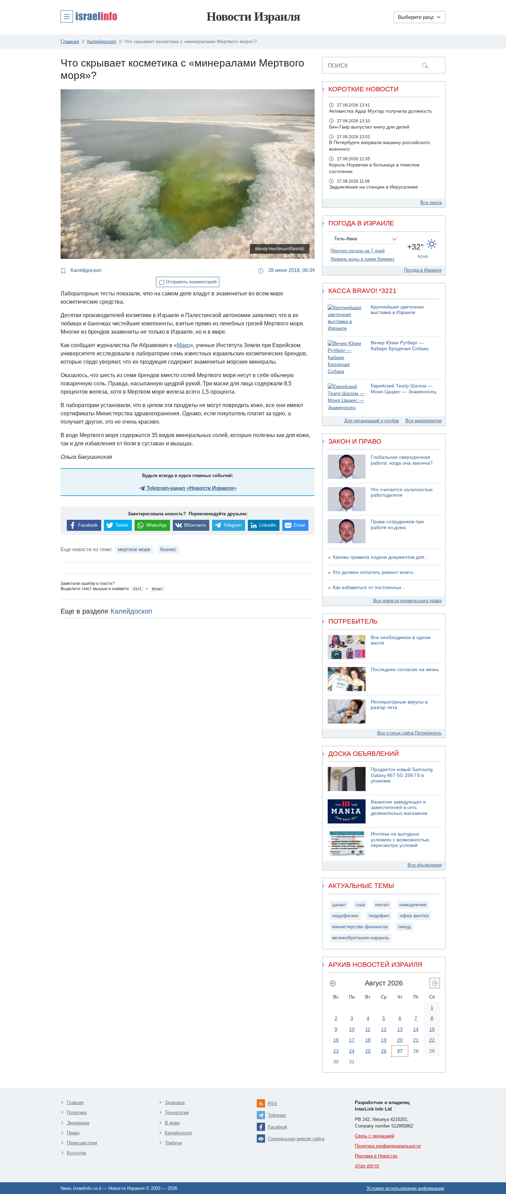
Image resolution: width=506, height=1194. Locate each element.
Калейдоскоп (85, 270)
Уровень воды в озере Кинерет (362, 259)
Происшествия (82, 1142)
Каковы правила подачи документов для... (380, 557)
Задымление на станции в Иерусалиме (373, 187)
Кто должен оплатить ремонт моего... (375, 572)
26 (384, 1051)
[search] (425, 65)
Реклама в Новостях (376, 1155)
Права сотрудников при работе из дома (397, 524)
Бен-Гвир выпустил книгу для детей (369, 127)
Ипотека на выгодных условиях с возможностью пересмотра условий (400, 839)
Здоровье (175, 1102)
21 (416, 1040)
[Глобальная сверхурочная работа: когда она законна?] (347, 467)
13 (400, 1029)
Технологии (177, 1112)
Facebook (277, 1127)
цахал (339, 904)
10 (352, 1029)
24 (352, 1051)
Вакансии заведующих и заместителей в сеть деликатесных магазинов (399, 807)
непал (382, 904)
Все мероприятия (423, 420)
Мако (183, 345)
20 (400, 1040)
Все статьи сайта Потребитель (409, 733)
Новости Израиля (253, 16)
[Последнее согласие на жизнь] (347, 679)
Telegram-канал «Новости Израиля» (190, 488)
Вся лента (431, 202)
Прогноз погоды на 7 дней (357, 250)
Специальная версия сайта (296, 1138)
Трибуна (173, 1142)
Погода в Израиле (423, 270)
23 (336, 1051)
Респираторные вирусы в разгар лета (399, 704)
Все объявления (425, 865)
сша (360, 904)
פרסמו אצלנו (367, 1165)
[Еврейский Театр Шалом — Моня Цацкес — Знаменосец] (347, 397)
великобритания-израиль (360, 937)
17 (352, 1040)
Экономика (78, 1122)
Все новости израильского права (407, 600)
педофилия (345, 915)
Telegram (277, 1115)
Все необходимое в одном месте (401, 640)
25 (368, 1051)
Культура (76, 1152)
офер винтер (414, 915)
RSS (272, 1103)
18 (368, 1040)
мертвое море (134, 549)
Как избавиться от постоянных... (369, 587)
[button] (89, 16)
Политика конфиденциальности (388, 1146)
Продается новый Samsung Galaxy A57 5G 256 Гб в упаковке (402, 775)
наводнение (412, 904)
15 (432, 1029)
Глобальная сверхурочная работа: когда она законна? (402, 460)
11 (367, 1029)
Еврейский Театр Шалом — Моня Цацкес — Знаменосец (403, 388)
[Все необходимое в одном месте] (347, 647)
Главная (75, 1102)
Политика (76, 1112)
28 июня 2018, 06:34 (291, 270)
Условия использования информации (405, 1188)
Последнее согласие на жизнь (405, 669)
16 (336, 1040)
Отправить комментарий (191, 281)
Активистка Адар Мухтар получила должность (380, 111)
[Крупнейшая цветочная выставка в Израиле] (347, 318)
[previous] (333, 983)
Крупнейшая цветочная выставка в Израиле (397, 309)
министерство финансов (360, 926)
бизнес (168, 549)
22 (432, 1040)
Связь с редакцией (374, 1136)
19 (384, 1040)
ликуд (404, 926)
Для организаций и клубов (371, 420)
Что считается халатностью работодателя (402, 492)
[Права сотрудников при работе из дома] (347, 531)
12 (384, 1029)
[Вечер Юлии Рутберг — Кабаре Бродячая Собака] (347, 357)
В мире (172, 1122)
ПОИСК (338, 65)
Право (73, 1132)
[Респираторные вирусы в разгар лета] (347, 711)
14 (416, 1029)
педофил (379, 915)
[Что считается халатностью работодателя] (347, 499)
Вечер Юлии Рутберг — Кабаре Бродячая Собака (400, 345)
